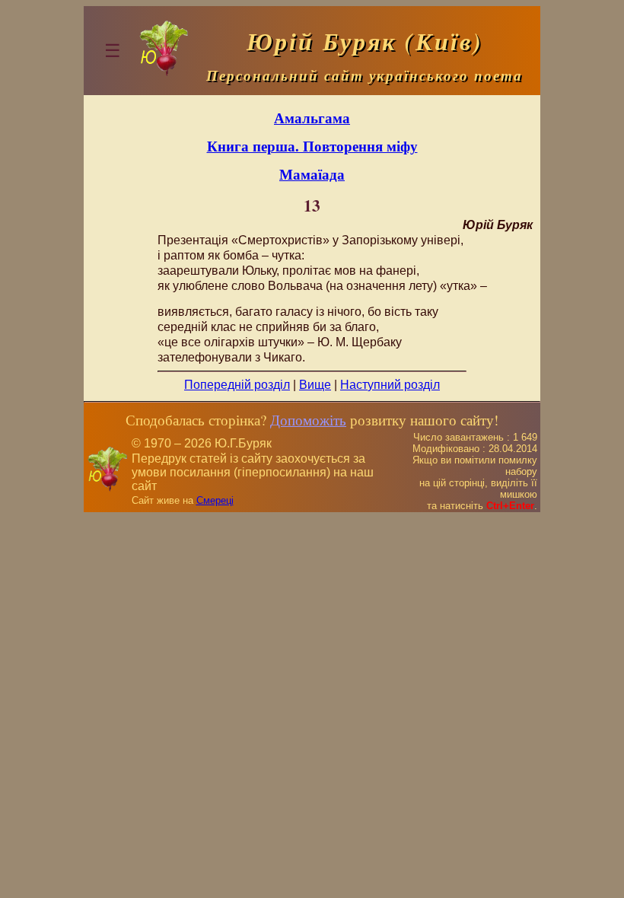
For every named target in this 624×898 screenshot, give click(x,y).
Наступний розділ (390, 384)
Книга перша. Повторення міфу (312, 145)
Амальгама (312, 117)
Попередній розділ (237, 384)
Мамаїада (312, 174)
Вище (315, 384)
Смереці (215, 500)
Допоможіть (308, 419)
